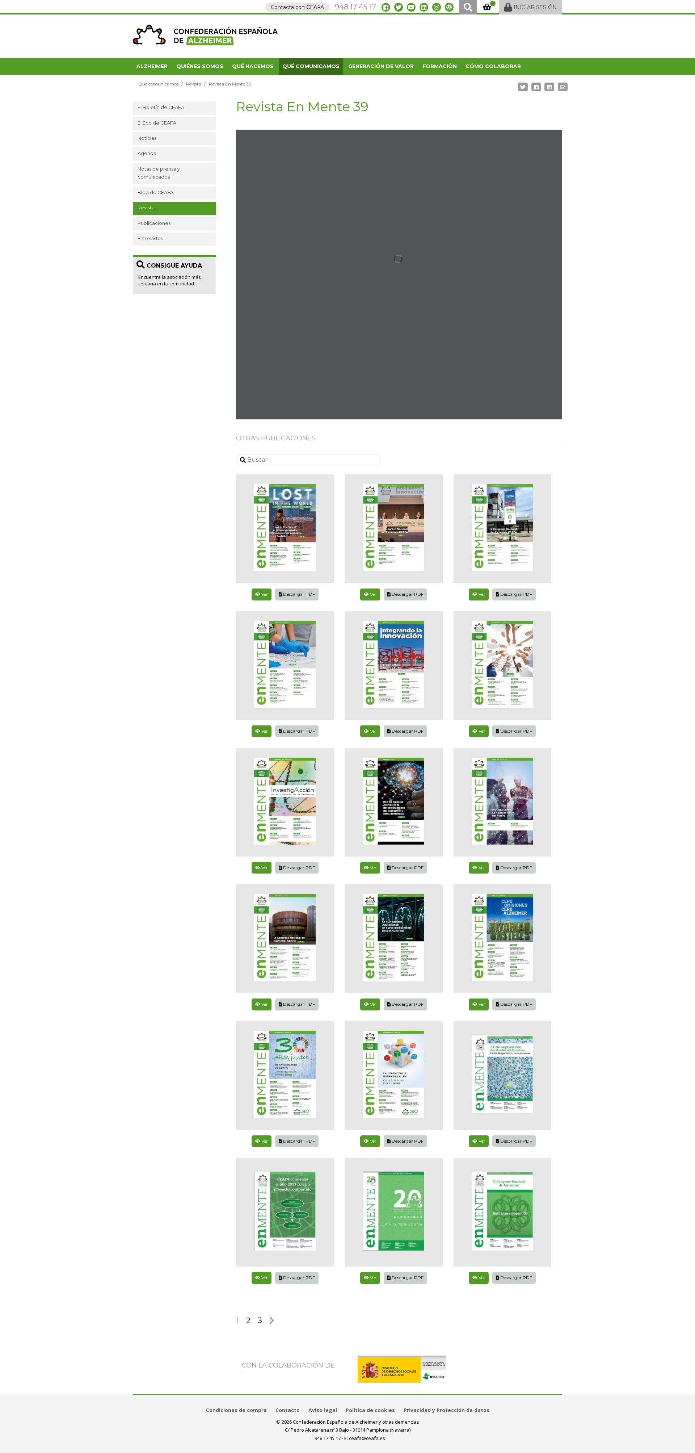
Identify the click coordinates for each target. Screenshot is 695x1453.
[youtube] (411, 7)
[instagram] (436, 7)
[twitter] (398, 7)
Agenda (147, 153)
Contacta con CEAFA (297, 7)
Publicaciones (154, 223)
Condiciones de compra (236, 1410)
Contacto (287, 1410)
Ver (264, 594)
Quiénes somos (199, 66)
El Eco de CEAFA (157, 123)
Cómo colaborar (493, 66)
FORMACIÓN (439, 66)
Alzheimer (152, 66)
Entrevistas (150, 238)
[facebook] (386, 7)
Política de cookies (370, 1410)
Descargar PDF (298, 594)
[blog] (449, 7)
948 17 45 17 (355, 7)
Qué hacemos (253, 66)
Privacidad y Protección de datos (446, 1410)
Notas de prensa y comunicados (159, 173)
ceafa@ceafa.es (367, 1438)
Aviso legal (322, 1410)
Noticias (147, 138)
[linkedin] (424, 7)
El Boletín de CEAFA (161, 107)
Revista (193, 84)
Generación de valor (381, 66)
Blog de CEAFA (155, 192)
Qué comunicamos (311, 66)
